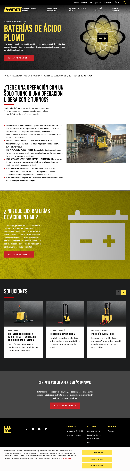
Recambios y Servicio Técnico (77, 9)
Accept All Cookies (97, 466)
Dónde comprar (80, 3)
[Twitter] (26, 429)
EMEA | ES (94, 3)
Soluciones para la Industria (26, 75)
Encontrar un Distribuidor (75, 431)
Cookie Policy (67, 458)
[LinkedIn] (45, 429)
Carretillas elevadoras (52, 9)
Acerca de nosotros (94, 431)
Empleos (111, 431)
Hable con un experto (74, 435)
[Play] (122, 62)
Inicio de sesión (110, 3)
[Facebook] (32, 429)
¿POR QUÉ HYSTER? (98, 9)
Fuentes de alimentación (55, 75)
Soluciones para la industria (29, 9)
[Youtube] (39, 429)
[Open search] (124, 2)
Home (6, 75)
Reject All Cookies (97, 459)
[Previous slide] (118, 292)
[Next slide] (123, 292)
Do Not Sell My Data (97, 453)
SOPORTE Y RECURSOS (116, 9)
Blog (88, 442)
